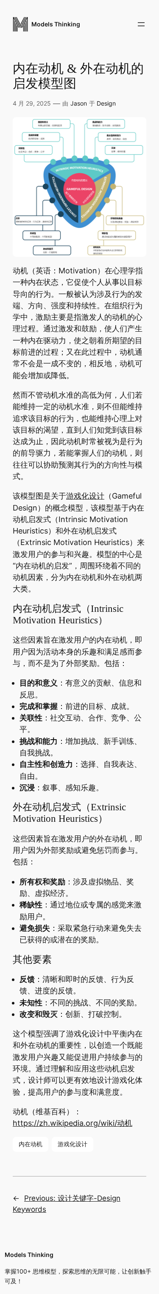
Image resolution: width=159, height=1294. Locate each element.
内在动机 (30, 1144)
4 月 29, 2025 (32, 103)
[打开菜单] (141, 24)
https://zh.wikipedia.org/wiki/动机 (72, 1123)
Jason (78, 103)
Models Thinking (55, 24)
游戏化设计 (85, 495)
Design (106, 103)
